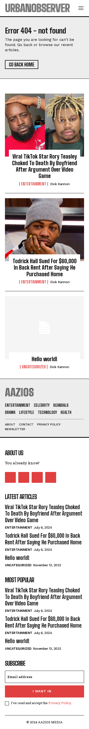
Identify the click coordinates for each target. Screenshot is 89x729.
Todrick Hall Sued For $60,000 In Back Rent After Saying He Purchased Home (45, 267)
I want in (42, 691)
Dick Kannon (60, 184)
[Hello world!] (44, 327)
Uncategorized (34, 367)
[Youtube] (50, 477)
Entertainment (33, 184)
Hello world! (44, 359)
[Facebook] (10, 477)
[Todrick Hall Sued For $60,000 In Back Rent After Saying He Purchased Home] (44, 229)
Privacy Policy (59, 703)
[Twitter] (37, 477)
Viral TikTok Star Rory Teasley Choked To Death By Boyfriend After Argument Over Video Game (44, 166)
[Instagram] (23, 477)
